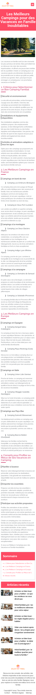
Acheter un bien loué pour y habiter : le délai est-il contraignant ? (23, 641)
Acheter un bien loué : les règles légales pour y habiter (24, 618)
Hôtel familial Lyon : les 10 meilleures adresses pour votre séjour (23, 607)
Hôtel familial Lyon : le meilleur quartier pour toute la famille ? (23, 652)
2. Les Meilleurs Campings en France (17, 566)
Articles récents (10, 576)
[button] (32, 4)
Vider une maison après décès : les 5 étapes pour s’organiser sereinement (24, 630)
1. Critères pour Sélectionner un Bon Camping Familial (18, 563)
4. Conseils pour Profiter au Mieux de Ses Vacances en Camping (18, 573)
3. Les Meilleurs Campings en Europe (18, 569)
